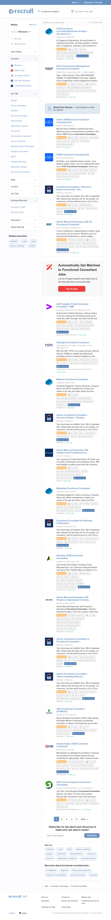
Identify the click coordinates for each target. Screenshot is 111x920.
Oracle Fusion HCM (72, 745)
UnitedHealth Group (22, 85)
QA (79, 511)
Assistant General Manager (22, 146)
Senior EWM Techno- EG (72, 121)
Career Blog (65, 907)
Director (49, 858)
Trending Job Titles (48, 907)
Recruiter (17, 212)
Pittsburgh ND (68, 125)
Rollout (85, 727)
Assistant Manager (88, 858)
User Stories (90, 243)
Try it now (71, 288)
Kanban (71, 803)
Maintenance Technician (67, 858)
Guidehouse (61, 561)
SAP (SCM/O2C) (70, 710)
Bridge (71, 56)
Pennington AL (70, 714)
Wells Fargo (19, 70)
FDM (74, 436)
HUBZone (75, 363)
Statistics (93, 208)
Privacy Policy (97, 913)
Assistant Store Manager (56, 875)
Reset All (33, 25)
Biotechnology (65, 730)
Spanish (86, 141)
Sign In (75, 2)
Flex (82, 208)
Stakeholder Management (69, 622)
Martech (72, 379)
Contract (92, 84)
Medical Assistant (17, 246)
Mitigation (63, 807)
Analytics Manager (19, 161)
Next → (84, 819)
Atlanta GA (70, 382)
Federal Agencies (66, 325)
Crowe (58, 456)
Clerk (24, 241)
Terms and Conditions (82, 913)
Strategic (72, 342)
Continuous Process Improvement (72, 173)
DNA (85, 471)
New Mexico (63, 94)
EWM (92, 173)
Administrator (16, 120)
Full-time (74, 49)
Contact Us (65, 897)
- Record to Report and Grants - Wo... (73, 188)
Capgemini (60, 37)
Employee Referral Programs (71, 584)
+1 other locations (88, 72)
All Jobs (17, 38)
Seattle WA (70, 37)
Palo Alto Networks (22, 80)
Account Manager (18, 105)
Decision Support (89, 692)
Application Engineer (19, 125)
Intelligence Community (68, 577)
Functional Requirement (68, 53)
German (95, 138)
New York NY (71, 491)
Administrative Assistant (21, 136)
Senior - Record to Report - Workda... (72, 416)
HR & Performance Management (72, 67)
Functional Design (66, 247)
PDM (83, 49)
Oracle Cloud (64, 768)
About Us (44, 897)
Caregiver (91, 854)
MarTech (62, 405)
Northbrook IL (76, 228)
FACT (80, 475)
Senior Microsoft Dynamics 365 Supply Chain (72, 451)
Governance (79, 619)
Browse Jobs (86, 897)
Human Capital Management (69, 699)
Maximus (18, 65)
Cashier (32, 246)
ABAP (94, 730)
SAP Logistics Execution (68, 141)
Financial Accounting (67, 208)
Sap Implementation (85, 325)
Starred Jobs (19, 43)
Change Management (81, 329)
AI (80, 243)
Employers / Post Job (92, 2)
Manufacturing (82, 730)
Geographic (87, 53)
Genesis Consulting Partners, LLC (68, 788)
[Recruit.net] (21, 11)
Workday (59, 192)
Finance (95, 803)
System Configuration (87, 91)
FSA (95, 360)
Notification (64, 329)
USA (24, 913)
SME (60, 664)
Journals (91, 433)
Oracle (62, 87)
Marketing (73, 488)
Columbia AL (88, 788)
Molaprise (60, 603)
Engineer (13, 241)
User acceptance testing (83, 765)
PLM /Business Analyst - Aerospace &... (72, 31)
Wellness (86, 360)
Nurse (33, 241)
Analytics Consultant (19, 151)
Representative (76, 854)
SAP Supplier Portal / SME (72, 305)
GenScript (60, 714)
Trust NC (70, 749)
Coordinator (51, 870)
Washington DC (84, 310)
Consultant (61, 854)
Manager (64, 870)
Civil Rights (63, 765)
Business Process (66, 91)
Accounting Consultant (20, 171)
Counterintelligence (67, 587)
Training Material (66, 144)
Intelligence (72, 542)
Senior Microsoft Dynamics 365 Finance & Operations (73, 598)
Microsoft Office (90, 363)
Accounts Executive (19, 115)
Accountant (15, 130)
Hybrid (61, 56)
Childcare (86, 573)
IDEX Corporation (62, 228)
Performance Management (80, 87)
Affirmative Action (90, 768)
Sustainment (87, 322)
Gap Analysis (64, 619)
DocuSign (91, 542)
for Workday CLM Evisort (74, 522)
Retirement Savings (67, 243)
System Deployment (90, 539)
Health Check (64, 695)
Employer (18, 207)
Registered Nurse (78, 875)
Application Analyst (19, 166)
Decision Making (88, 657)
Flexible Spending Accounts (70, 580)
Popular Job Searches (69, 901)
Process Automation (67, 629)
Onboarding (86, 398)
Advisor (14, 100)
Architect (14, 110)
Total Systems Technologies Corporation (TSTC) (74, 345)
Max (60, 212)
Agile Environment (85, 402)
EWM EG (72, 154)
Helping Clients (65, 478)
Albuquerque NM (73, 72)
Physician (93, 875)
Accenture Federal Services (66, 310)
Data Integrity (64, 734)
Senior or (72, 640)
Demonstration (87, 436)
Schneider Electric (22, 75)
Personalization (73, 507)
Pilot (61, 803)
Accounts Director (18, 141)
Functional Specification (88, 247)
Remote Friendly (77, 84)
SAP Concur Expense (73, 783)
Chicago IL (68, 192)
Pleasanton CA (70, 526)
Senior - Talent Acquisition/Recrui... (72, 675)
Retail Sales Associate (81, 870)
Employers (45, 901)
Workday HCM (69, 557)
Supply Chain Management (69, 471)
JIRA (60, 507)
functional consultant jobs (53, 22)
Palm (94, 170)
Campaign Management (68, 398)
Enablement (86, 205)
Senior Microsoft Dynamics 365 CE (74, 223)
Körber (58, 125)
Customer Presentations (85, 660)
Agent (13, 156)
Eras (77, 768)
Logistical (63, 363)
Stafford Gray (61, 72)
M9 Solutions (61, 749)
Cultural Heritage (66, 402)
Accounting (83, 803)
